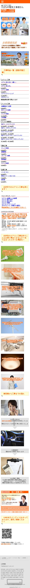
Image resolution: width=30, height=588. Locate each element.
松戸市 (12, 214)
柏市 (8, 214)
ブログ (9, 557)
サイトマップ (5, 558)
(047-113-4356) (6, 421)
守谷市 (14, 225)
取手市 (9, 225)
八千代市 (22, 215)
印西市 (17, 215)
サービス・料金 (16, 557)
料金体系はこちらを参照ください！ (14, 207)
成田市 (14, 218)
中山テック (17, 587)
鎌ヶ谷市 (12, 215)
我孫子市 (22, 214)
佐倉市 (10, 218)
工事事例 (24, 557)
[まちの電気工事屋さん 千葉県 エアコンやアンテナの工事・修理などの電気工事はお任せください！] (12, 6)
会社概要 (4, 557)
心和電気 (13, 584)
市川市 (7, 215)
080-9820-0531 (5, 544)
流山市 (17, 214)
